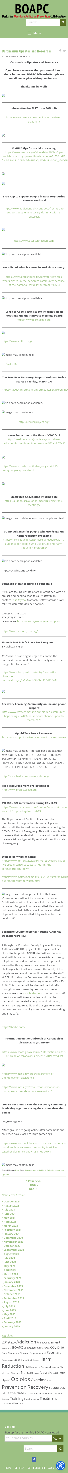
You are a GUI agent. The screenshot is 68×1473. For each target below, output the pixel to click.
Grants (23, 1360)
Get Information (36, 1467)
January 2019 (12, 1326)
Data (4, 1353)
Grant (17, 1359)
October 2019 (12, 1294)
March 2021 (11, 1225)
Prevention (14, 1387)
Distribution (13, 1353)
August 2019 (11, 1302)
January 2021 (12, 1233)
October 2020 (12, 1246)
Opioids (50, 1170)
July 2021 (9, 1209)
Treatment (48, 1398)
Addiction (26, 1342)
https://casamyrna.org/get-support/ (38, 621)
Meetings (6, 1373)
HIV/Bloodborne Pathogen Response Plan (44, 1367)
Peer (49, 1380)
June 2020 (10, 1262)
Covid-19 (11, 364)
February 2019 (12, 1322)
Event (52, 1352)
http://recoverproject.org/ (34, 422)
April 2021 (10, 1221)
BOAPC (17, 1347)
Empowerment (38, 1353)
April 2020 (10, 1270)
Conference (43, 1347)
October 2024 (12, 1201)
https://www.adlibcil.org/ (17, 341)
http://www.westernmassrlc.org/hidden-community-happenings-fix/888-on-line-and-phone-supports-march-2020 (34, 716)
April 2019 (10, 1318)
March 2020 (11, 1274)
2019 (6, 1342)
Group (36, 1360)
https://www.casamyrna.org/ (20, 631)
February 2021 (12, 1229)
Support (49, 1393)
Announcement (48, 1342)
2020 (13, 1342)
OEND (62, 1373)
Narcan (27, 1372)
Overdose (39, 1379)
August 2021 (11, 1205)
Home (34, 1184)
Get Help (19, 1467)
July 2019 (9, 1306)
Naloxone (15, 1373)
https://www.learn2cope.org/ (34, 319)
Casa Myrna (18, 600)
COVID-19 (41, 1170)
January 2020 (12, 1282)
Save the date (13, 1393)
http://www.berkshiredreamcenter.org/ (25, 776)
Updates (5, 1174)
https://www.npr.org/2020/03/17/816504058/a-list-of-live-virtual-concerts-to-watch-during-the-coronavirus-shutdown (34, 864)
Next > (33, 1188)
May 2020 (9, 1266)
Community (30, 1347)
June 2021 (10, 1213)
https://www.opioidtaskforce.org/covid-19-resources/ (34, 737)
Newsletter (49, 1372)
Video (15, 1403)
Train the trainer (31, 1399)
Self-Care (29, 1393)
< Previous (33, 1180)
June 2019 (10, 1310)
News (36, 1373)
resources (59, 1170)
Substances (39, 1393)
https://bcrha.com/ (13, 1027)
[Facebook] (34, 1459)
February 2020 (12, 1278)
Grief (29, 1360)
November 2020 (13, 1241)
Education (24, 1353)
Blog (17, 1170)
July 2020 (9, 1258)
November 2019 (13, 1290)
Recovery (37, 1387)
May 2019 (9, 1314)
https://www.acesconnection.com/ (34, 240)
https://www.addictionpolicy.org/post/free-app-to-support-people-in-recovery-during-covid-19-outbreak (34, 212)
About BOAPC (55, 1467)
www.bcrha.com (32, 993)
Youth (21, 1403)
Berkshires (6, 1348)
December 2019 (13, 1286)
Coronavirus (30, 1170)
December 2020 (13, 1237)
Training (16, 1398)
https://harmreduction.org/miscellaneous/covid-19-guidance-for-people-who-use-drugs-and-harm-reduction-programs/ (34, 543)
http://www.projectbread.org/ (20, 789)
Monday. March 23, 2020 (19, 56)
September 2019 (14, 1298)
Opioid (6, 1380)
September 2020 (14, 1249)
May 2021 (9, 1217)
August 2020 (11, 1254)
